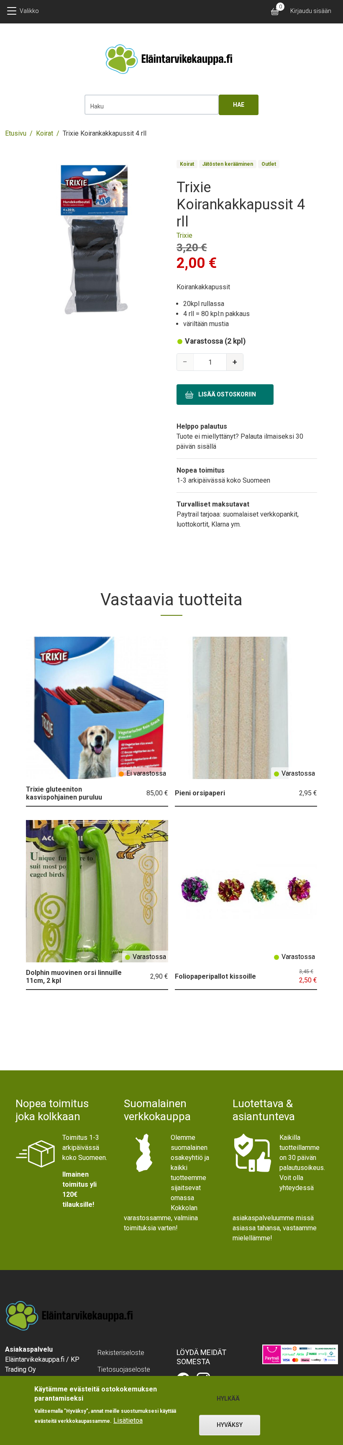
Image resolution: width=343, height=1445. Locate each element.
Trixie (184, 235)
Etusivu (15, 133)
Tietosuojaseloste (123, 1369)
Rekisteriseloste (120, 1353)
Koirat (44, 133)
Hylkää (228, 1398)
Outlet (268, 164)
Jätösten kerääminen (227, 164)
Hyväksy (230, 1425)
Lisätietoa (128, 1420)
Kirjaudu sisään (310, 11)
